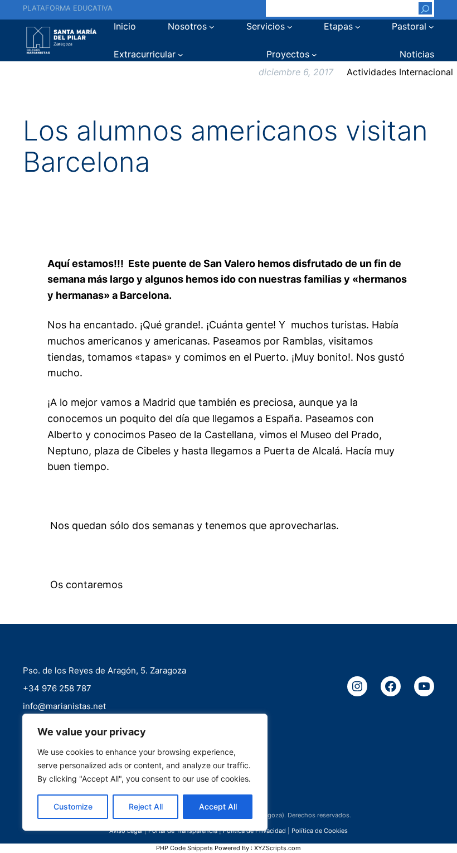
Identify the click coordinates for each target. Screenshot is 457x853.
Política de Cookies (319, 831)
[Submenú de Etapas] (358, 27)
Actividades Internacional (400, 71)
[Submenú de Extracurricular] (180, 54)
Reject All (146, 806)
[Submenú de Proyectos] (314, 54)
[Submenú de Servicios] (290, 27)
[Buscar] (425, 8)
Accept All (218, 806)
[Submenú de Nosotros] (212, 27)
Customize (73, 806)
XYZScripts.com (277, 848)
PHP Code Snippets (184, 848)
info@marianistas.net (64, 705)
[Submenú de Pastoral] (431, 27)
